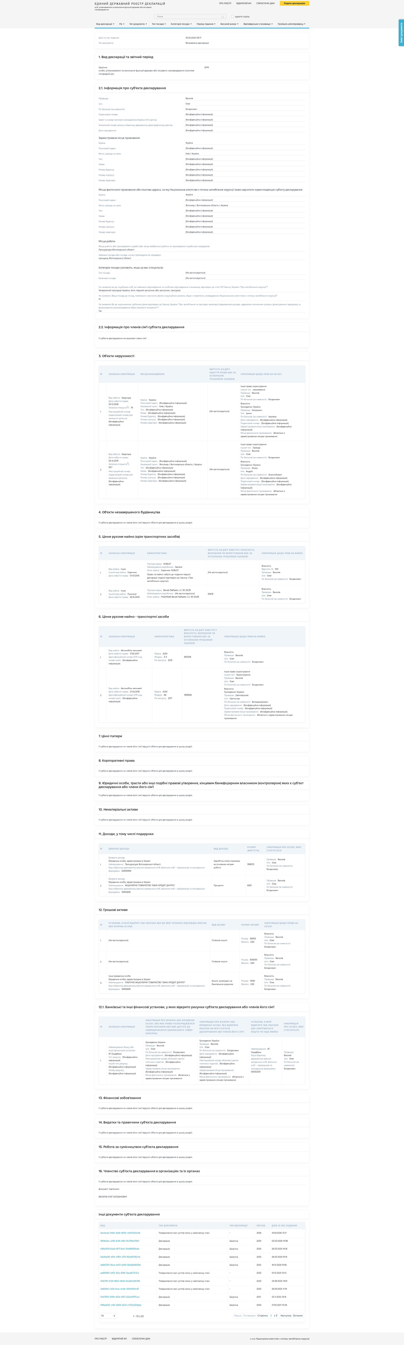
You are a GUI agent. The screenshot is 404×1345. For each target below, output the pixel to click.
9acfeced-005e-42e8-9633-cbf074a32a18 (120, 1233)
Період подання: (205, 24)
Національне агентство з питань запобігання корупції (282, 1339)
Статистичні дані (265, 3)
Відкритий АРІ (243, 3)
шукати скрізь (242, 16)
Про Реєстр (225, 3)
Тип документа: (137, 24)
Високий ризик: (228, 24)
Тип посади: (158, 24)
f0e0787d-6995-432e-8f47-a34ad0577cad (119, 1297)
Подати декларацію (294, 3)
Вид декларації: (104, 24)
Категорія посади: (180, 24)
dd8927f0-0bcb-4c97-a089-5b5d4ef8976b (120, 1265)
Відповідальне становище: (257, 24)
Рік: (121, 24)
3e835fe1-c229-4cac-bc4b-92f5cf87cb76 (119, 1289)
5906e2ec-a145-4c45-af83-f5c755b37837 (119, 1241)
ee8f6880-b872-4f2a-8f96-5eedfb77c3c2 (119, 1273)
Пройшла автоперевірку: (291, 24)
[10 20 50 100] (108, 1316)
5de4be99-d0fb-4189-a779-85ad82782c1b (120, 1257)
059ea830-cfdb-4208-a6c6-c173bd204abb (120, 1305)
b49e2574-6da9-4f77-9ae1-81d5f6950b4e (119, 1249)
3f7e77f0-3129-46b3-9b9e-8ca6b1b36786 (120, 1281)
